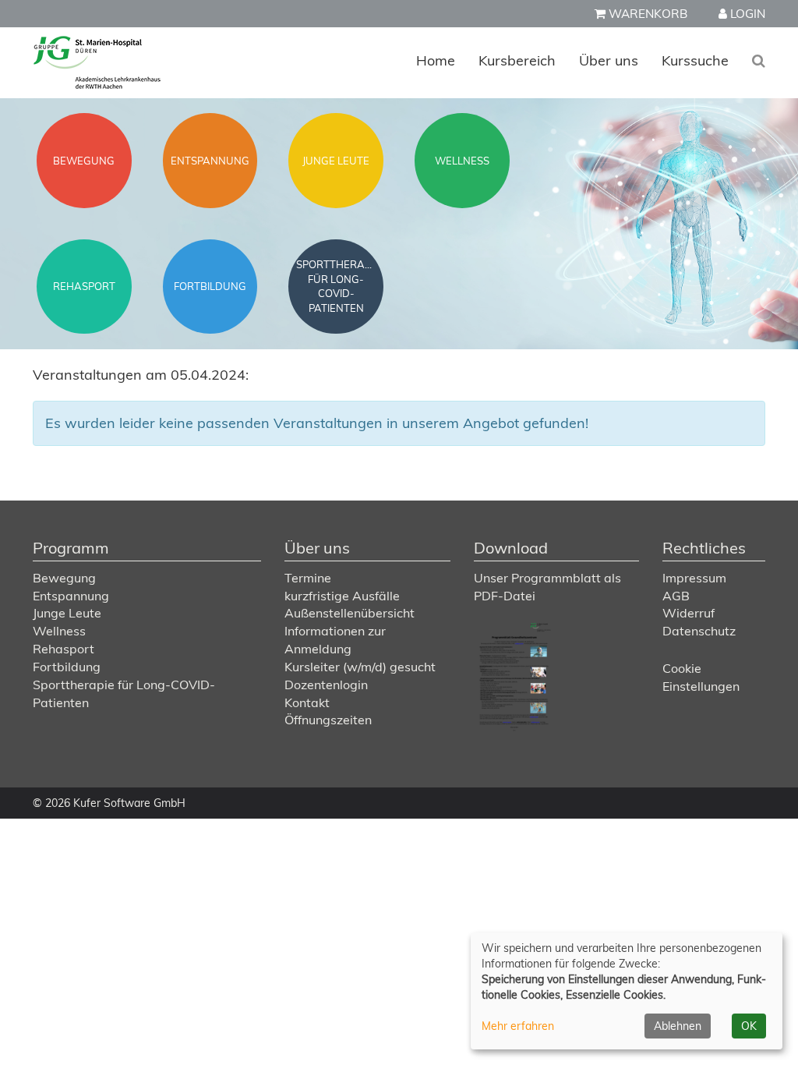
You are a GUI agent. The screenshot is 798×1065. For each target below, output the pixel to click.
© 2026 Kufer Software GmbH (109, 803)
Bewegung (64, 578)
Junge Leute (67, 613)
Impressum (694, 578)
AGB (676, 595)
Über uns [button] (608, 60)
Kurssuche (695, 60)
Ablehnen (677, 1026)
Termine (307, 578)
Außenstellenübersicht (349, 613)
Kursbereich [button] (517, 60)
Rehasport (63, 648)
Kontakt (307, 702)
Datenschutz (699, 631)
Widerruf (688, 613)
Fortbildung (67, 666)
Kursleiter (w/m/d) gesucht (360, 666)
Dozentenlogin (326, 684)
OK (749, 1026)
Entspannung (71, 595)
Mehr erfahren (518, 1026)
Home (435, 60)
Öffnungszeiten (328, 719)
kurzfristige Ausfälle (342, 595)
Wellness (59, 631)
